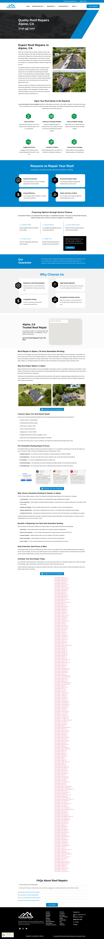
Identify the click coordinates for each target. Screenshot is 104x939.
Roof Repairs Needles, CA (61, 746)
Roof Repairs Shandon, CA (61, 828)
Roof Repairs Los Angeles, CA (62, 718)
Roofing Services (37, 6)
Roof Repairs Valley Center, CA (62, 852)
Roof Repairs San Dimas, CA (61, 805)
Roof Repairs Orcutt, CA (60, 763)
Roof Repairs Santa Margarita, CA (62, 819)
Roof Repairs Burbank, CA (61, 607)
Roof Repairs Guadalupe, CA (61, 671)
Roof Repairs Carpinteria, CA (61, 618)
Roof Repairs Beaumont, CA (61, 595)
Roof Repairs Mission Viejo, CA (62, 731)
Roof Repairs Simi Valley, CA (61, 830)
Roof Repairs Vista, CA (60, 859)
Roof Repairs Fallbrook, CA (61, 655)
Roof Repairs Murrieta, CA (61, 743)
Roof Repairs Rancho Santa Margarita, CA (64, 789)
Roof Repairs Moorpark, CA (61, 738)
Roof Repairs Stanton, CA (61, 838)
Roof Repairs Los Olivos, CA (61, 721)
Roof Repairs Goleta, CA (60, 666)
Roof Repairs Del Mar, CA (61, 643)
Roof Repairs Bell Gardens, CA (62, 596)
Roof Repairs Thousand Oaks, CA (62, 845)
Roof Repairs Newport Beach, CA (62, 748)
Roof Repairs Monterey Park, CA (62, 737)
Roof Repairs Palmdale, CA (61, 769)
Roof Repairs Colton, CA (60, 630)
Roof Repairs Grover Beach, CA (62, 669)
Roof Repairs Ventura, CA (61, 855)
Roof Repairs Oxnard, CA (60, 764)
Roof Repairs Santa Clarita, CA (62, 818)
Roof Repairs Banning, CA (61, 592)
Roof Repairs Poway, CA (60, 783)
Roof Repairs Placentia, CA (61, 779)
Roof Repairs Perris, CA (60, 774)
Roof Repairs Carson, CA (60, 619)
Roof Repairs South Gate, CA (61, 835)
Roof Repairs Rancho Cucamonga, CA (63, 786)
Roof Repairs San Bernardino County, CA (64, 799)
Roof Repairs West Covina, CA (62, 861)
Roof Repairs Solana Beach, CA (62, 832)
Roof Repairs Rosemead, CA (61, 796)
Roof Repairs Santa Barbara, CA (62, 815)
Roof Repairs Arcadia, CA (61, 586)
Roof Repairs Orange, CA (60, 760)
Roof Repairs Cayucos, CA (61, 622)
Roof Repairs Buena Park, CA (61, 606)
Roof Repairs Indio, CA (60, 685)
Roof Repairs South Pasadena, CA (62, 836)
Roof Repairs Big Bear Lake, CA (62, 599)
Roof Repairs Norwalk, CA (61, 753)
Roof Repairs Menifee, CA (61, 728)
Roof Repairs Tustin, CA (60, 848)
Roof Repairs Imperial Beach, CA (62, 684)
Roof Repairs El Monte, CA (61, 651)
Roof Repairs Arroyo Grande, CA (62, 587)
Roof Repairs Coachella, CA (61, 629)
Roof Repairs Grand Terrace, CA (62, 668)
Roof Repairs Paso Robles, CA (62, 773)
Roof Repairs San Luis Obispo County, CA (64, 809)
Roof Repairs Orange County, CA (62, 761)
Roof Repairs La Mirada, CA (61, 697)
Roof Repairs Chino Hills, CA (61, 625)
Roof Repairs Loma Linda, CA (61, 712)
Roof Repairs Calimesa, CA (61, 610)
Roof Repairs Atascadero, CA (61, 589)
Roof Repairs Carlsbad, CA (61, 616)
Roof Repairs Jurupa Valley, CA (62, 692)
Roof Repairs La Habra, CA (61, 694)
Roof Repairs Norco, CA (60, 751)
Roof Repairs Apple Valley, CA (62, 584)
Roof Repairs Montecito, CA (61, 736)
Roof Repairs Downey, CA (61, 646)
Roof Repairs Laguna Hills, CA (62, 702)
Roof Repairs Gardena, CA (61, 664)
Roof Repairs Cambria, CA (61, 613)
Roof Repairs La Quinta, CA (61, 700)
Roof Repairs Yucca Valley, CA (62, 871)
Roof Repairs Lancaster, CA (61, 710)
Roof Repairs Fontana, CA (61, 658)
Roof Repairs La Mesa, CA (61, 695)
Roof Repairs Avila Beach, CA (61, 590)
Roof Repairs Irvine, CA (60, 688)
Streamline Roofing (27, 475)
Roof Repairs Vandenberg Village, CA (63, 853)
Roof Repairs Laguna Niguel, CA (62, 704)
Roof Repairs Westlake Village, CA (63, 862)
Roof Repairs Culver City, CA (61, 639)
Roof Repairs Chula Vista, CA (61, 626)
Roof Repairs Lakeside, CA (61, 708)
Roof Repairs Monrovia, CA (61, 733)
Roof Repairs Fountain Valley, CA (62, 659)
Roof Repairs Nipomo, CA (61, 750)
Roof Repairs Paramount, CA (61, 770)
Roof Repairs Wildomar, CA (61, 866)
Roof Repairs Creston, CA (61, 638)
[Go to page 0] (58, 485)
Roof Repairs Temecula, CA (61, 841)
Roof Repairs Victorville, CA (61, 858)
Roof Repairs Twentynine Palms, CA (63, 849)
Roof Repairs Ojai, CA (60, 757)
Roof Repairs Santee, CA (60, 825)
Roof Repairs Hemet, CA (60, 674)
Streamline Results (81, 936)
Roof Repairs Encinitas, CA (61, 652)
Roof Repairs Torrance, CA (61, 846)
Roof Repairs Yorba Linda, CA (62, 868)
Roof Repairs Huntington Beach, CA (63, 682)
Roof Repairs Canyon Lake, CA (62, 615)
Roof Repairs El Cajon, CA (61, 649)
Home (28, 6)
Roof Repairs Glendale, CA (61, 665)
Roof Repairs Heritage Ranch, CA (62, 675)
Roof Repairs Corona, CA (60, 633)
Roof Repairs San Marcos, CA (61, 810)
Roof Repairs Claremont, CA (61, 628)
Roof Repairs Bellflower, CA (61, 597)
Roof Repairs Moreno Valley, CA (62, 740)
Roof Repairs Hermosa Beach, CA (62, 677)
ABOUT (74, 6)
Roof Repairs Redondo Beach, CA (62, 792)
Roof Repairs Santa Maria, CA (61, 820)
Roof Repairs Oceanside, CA (61, 756)
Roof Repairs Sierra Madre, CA (62, 829)
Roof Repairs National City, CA (62, 744)
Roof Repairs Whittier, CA (61, 865)
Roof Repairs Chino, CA (60, 623)
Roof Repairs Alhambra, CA (61, 580)
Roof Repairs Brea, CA (60, 603)
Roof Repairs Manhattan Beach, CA (63, 727)
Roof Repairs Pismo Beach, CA (62, 777)
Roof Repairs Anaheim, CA (61, 583)
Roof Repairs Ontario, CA (60, 759)
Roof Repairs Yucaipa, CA (61, 869)
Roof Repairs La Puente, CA (61, 698)
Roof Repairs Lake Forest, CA (61, 707)
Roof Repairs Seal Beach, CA (61, 826)
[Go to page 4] (62, 485)
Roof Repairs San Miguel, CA (61, 812)
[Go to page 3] (61, 485)
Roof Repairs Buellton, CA (61, 605)
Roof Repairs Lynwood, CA (61, 724)
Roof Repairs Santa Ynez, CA (61, 823)
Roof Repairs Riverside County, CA (63, 794)
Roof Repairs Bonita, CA (60, 600)
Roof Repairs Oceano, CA (61, 754)
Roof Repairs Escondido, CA (61, 654)
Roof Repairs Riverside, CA (61, 793)
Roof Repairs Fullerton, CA (61, 661)
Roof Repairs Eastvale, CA (61, 648)
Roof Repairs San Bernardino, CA (62, 797)
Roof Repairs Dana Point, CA (61, 642)
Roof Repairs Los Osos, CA (61, 723)
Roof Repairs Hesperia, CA (61, 678)
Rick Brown (76, 470)
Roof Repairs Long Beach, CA (61, 715)
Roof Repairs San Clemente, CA (62, 800)
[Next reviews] (86, 477)
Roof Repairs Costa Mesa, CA (61, 636)
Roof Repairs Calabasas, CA (61, 609)
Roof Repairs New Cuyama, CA (62, 747)
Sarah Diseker (59, 470)
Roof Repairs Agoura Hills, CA (62, 579)
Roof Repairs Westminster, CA (62, 864)
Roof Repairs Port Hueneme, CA (62, 782)
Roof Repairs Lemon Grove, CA (62, 711)
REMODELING (50, 6)
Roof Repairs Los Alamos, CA (61, 717)
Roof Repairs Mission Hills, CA (62, 730)
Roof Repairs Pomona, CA (61, 780)
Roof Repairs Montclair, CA (61, 734)
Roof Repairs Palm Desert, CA (62, 766)
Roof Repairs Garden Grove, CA (62, 662)
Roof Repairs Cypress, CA (61, 641)
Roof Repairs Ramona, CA (61, 784)
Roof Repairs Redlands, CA (61, 790)
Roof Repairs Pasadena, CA (61, 771)
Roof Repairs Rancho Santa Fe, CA (63, 787)
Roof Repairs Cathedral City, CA (62, 620)
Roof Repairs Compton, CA (61, 632)
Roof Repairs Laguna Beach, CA (62, 701)
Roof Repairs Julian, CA (60, 691)
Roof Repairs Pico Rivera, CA (61, 776)
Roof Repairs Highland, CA (61, 681)
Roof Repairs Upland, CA (60, 851)
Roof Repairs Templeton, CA (61, 843)
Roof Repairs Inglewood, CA (61, 687)
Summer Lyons (42, 470)
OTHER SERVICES (63, 6)
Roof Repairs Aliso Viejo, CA (61, 582)
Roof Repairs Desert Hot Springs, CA (63, 645)
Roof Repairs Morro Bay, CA (61, 741)
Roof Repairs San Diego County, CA (63, 803)
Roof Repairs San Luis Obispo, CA (62, 807)
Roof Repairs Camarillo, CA (61, 612)
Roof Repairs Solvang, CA (61, 833)
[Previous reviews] (35, 477)
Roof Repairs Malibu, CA (60, 725)
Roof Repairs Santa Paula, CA (61, 822)
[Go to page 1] (59, 485)
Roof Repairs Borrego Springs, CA (62, 602)
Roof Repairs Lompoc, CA (61, 714)
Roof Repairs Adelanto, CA (61, 577)
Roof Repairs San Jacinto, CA (61, 806)
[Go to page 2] (60, 485)
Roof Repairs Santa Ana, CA (61, 813)
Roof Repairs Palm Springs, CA (62, 767)
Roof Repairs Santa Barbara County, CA (64, 816)
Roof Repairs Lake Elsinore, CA (62, 705)
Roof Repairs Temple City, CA (61, 842)
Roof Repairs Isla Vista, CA (61, 689)
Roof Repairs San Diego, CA (61, 802)
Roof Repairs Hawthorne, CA (61, 672)
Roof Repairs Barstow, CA (61, 593)
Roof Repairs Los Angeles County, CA (63, 720)
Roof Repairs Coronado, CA (61, 635)
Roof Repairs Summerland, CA (62, 839)
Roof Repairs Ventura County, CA (62, 856)
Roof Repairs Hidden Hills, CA (62, 679)
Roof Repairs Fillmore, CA (61, 656)
